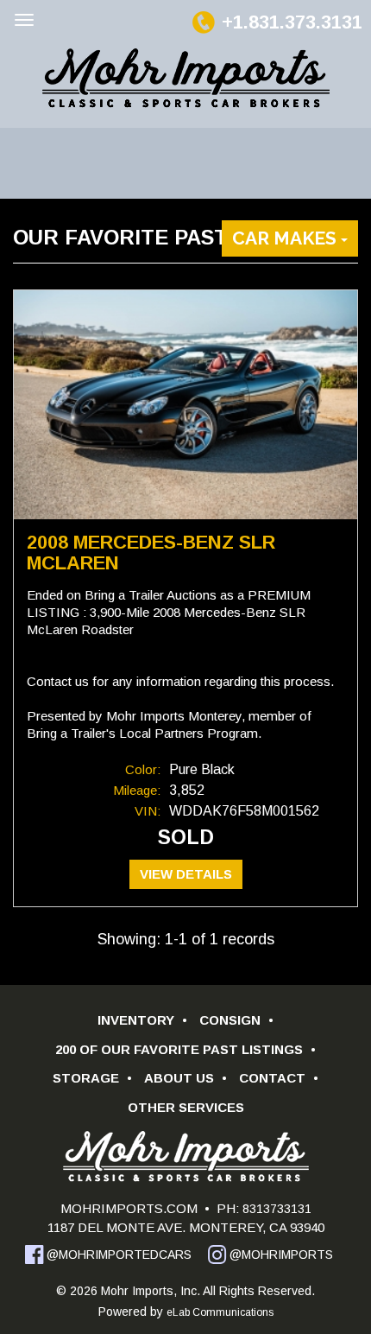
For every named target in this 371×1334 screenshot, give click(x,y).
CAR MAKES (286, 238)
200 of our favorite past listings (185, 1049)
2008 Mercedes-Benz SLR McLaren (151, 552)
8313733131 (275, 1209)
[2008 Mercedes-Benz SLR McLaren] (185, 404)
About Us (185, 1077)
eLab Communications (220, 1312)
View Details (186, 874)
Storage (92, 1077)
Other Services (186, 1107)
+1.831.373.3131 (292, 22)
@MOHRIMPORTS (279, 1254)
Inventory (142, 1020)
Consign (236, 1020)
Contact (278, 1077)
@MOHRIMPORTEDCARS (117, 1254)
